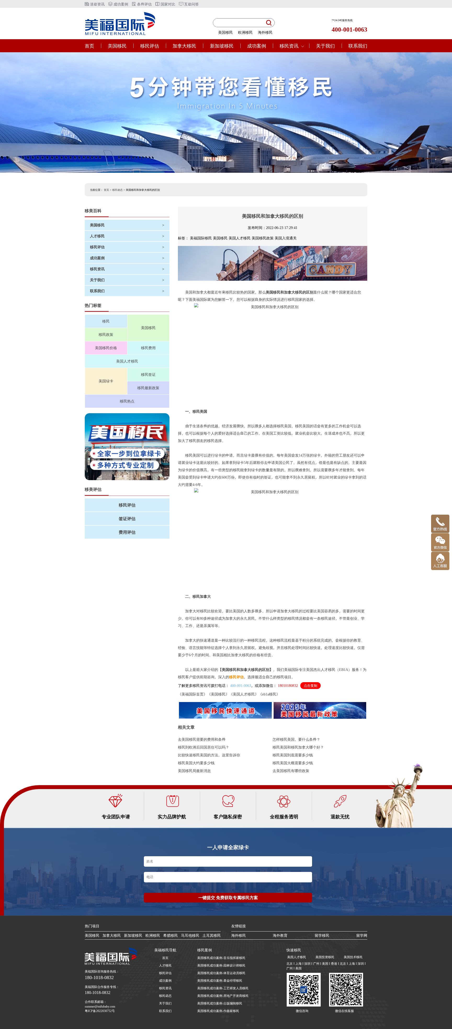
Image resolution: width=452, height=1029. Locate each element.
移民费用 (148, 347)
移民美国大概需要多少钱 (293, 762)
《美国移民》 (218, 694)
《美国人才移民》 (243, 694)
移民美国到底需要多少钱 (293, 754)
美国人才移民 (127, 361)
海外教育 (280, 935)
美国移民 (225, 32)
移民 (106, 321)
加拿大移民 (184, 45)
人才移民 (165, 965)
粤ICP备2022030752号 (100, 1011)
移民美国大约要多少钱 (196, 762)
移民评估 (149, 45)
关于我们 (325, 45)
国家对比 (167, 4)
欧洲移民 (245, 32)
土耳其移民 (211, 935)
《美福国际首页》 (192, 694)
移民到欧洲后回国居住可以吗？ (203, 747)
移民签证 (148, 374)
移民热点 (127, 401)
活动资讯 (97, 4)
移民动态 (117, 190)
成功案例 (120, 4)
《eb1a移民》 (269, 694)
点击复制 (310, 686)
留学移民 (322, 935)
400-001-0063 (240, 685)
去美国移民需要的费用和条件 (201, 739)
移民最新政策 (148, 387)
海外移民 (265, 32)
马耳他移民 (190, 935)
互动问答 (191, 4)
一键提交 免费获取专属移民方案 (228, 897)
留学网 (361, 935)
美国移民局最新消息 (194, 770)
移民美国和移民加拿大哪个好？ (298, 747)
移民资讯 (289, 45)
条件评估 (144, 4)
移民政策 (106, 334)
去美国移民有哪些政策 (291, 770)
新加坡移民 (222, 45)
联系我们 (357, 45)
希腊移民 (170, 935)
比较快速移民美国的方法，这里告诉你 (209, 754)
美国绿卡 (106, 380)
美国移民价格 (106, 347)
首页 (89, 45)
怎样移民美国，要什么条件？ (296, 739)
